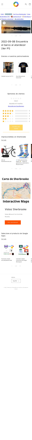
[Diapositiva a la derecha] (20, 36)
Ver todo (3, 140)
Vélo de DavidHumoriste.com (6, 160)
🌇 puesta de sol (16, 16)
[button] (2, 4)
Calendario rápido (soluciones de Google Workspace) (21, 260)
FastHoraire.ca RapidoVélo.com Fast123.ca (15, 287)
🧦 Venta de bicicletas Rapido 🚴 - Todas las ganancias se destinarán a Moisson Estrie (22, 162)
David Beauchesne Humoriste (20, 77)
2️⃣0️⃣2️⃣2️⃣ (8, 14)
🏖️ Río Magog (26, 16)
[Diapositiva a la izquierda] (12, 36)
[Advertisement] (16, 366)
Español (15, 281)
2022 (2, 14)
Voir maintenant (13, 222)
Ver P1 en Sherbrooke (19, 14)
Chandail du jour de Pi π (7, 76)
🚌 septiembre (19, 19)
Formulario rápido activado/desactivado (6, 259)
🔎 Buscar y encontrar (6, 19)
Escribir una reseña (16, 128)
